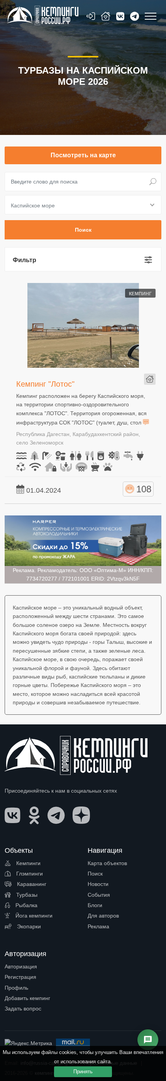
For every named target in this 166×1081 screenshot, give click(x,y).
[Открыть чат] (147, 1039)
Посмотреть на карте (83, 155)
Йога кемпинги (33, 916)
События (99, 895)
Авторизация (21, 966)
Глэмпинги (29, 874)
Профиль (16, 988)
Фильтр (24, 260)
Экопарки (28, 926)
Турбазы (26, 895)
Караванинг (30, 884)
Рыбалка (25, 905)
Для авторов (103, 916)
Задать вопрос (23, 1008)
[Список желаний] (105, 17)
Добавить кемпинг (27, 998)
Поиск (95, 874)
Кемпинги (28, 863)
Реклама (98, 926)
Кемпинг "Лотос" (45, 384)
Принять (83, 1071)
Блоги (95, 905)
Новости (98, 884)
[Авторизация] (90, 17)
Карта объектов (107, 863)
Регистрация (20, 977)
